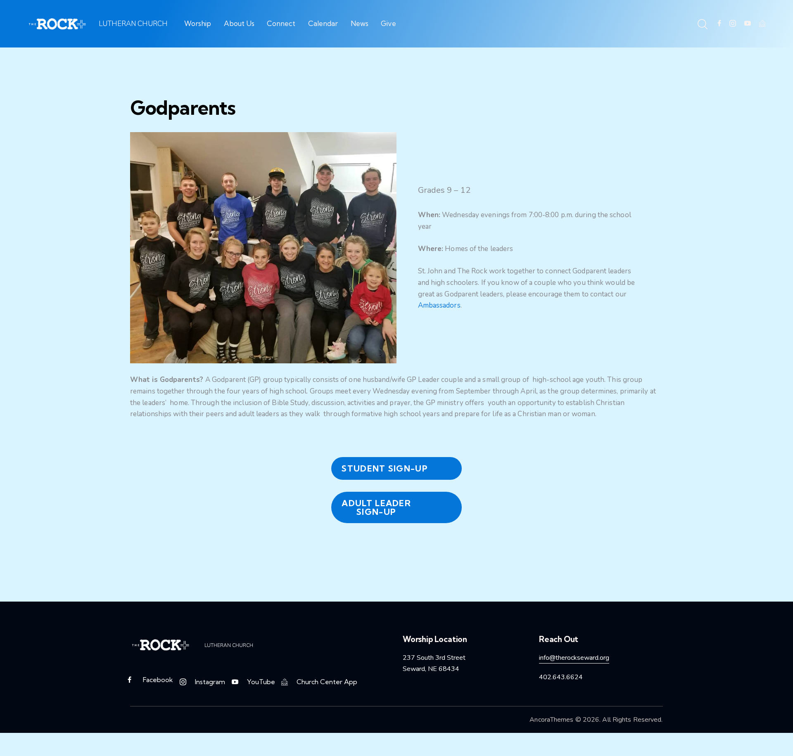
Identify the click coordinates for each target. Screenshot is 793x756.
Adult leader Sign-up (376, 507)
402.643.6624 (561, 677)
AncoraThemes (551, 719)
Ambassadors (439, 305)
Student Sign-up (385, 468)
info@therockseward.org (574, 657)
